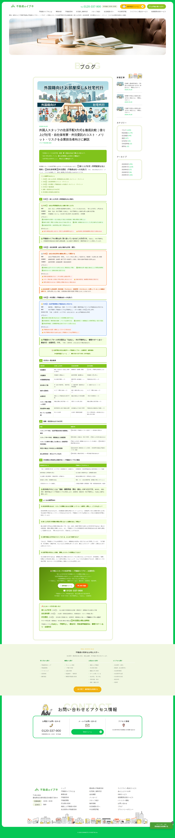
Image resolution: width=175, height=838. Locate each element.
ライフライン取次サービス (139, 11)
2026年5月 (125, 172)
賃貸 (50, 143)
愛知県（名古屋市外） (120, 668)
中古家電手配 (122, 11)
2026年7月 (125, 167)
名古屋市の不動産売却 (69, 809)
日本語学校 (125, 143)
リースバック (45, 670)
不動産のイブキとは (45, 11)
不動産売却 (69, 11)
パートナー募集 (123, 800)
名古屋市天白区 (118, 676)
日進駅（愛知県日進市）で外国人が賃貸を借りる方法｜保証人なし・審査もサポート (133, 85)
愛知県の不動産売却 (96, 788)
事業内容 (59, 11)
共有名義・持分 (94, 679)
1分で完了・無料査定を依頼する (87, 689)
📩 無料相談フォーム (66, 585)
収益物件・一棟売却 (71, 673)
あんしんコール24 (124, 791)
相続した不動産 (94, 665)
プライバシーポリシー (125, 809)
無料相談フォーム (133, 6)
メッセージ (93, 797)
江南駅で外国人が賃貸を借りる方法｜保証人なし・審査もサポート (133, 110)
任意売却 (43, 673)
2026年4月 (125, 175)
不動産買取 (44, 668)
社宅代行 (125, 141)
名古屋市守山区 (118, 673)
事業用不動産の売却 (71, 676)
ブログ (41, 143)
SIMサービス (122, 794)
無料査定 (43, 676)
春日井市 (116, 679)
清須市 (116, 682)
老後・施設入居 (94, 682)
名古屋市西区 (118, 670)
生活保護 (125, 135)
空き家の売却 (93, 668)
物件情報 (92, 803)
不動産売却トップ (46, 665)
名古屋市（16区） (119, 665)
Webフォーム (87, 732)
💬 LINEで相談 (81, 585)
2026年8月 (125, 164)
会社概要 (92, 794)
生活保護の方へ (109, 11)
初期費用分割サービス (158, 11)
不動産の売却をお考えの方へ (87, 652)
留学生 (124, 146)
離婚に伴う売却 (94, 670)
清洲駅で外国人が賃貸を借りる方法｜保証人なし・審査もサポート (133, 98)
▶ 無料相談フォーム (61, 353)
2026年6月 (125, 169)
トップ (63, 788)
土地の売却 (69, 670)
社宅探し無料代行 (82, 11)
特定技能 (45, 143)
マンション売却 (70, 665)
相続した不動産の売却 (69, 806)
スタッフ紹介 (96, 11)
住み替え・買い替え (95, 676)
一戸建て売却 (69, 668)
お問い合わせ (122, 803)
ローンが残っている (95, 673)
